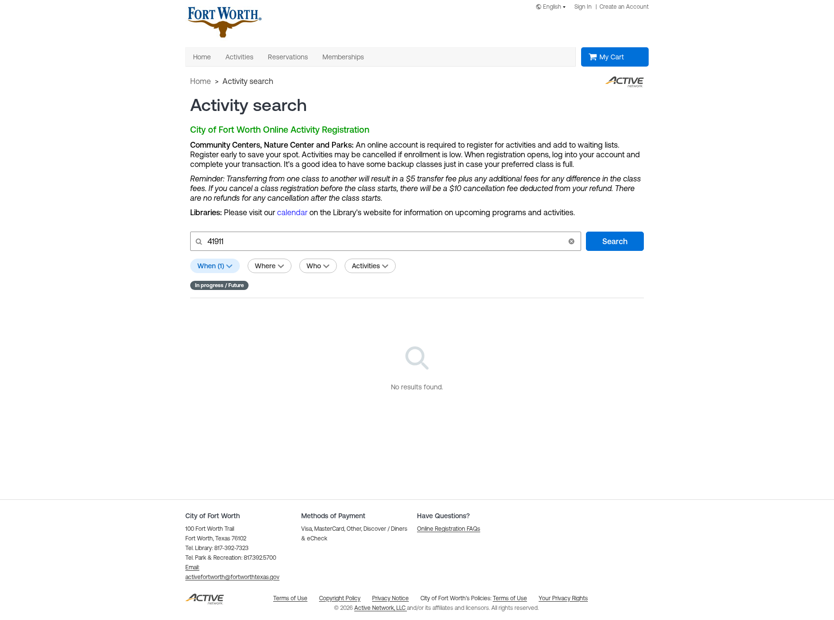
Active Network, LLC (380, 608)
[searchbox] (384, 241)
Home (200, 81)
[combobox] (552, 7)
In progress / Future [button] (219, 285)
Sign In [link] (583, 6)
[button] (571, 241)
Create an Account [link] (624, 6)
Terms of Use (510, 598)
